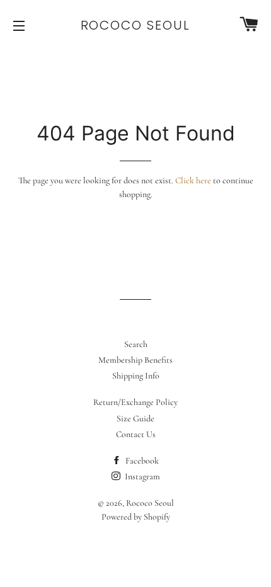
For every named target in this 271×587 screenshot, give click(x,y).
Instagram (141, 476)
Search (135, 344)
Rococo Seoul (136, 25)
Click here (193, 180)
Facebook (141, 460)
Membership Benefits (135, 360)
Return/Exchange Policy (135, 402)
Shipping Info (135, 375)
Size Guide (135, 418)
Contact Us (136, 434)
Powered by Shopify (135, 516)
